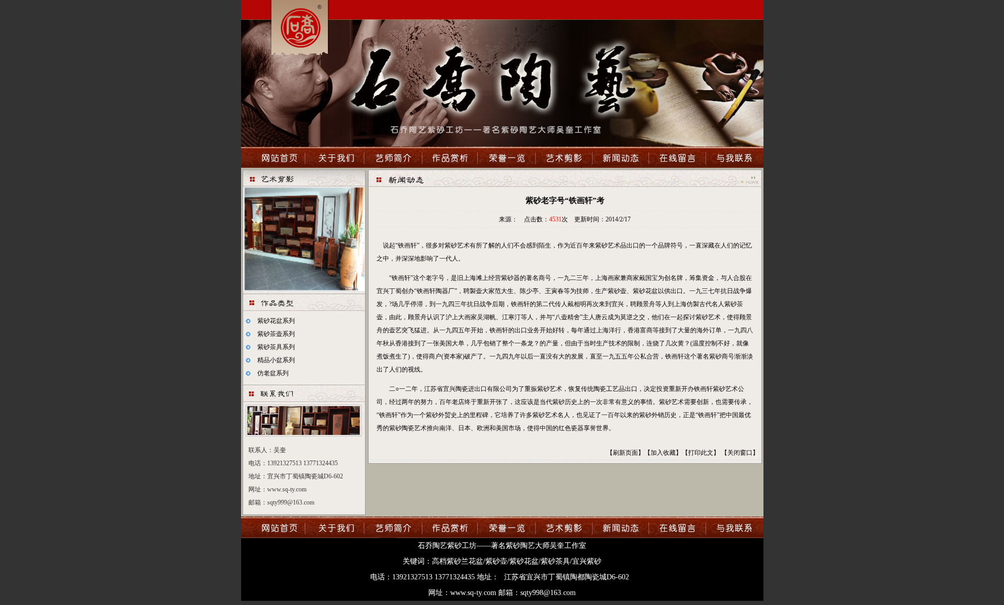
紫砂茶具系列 (276, 347)
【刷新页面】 (625, 452)
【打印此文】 (701, 452)
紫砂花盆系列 (276, 320)
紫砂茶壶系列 (276, 334)
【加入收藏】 (663, 452)
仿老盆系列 (273, 373)
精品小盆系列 (276, 360)
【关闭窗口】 (740, 452)
